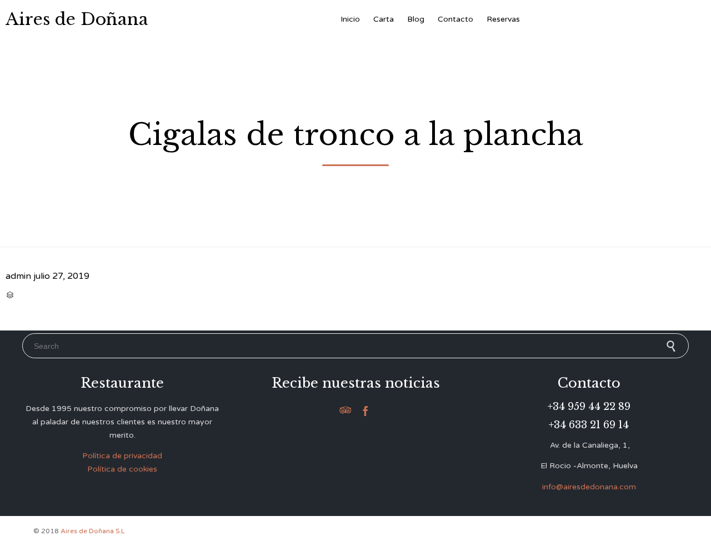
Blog (415, 19)
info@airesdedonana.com (589, 487)
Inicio (350, 19)
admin (18, 276)
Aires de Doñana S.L (93, 531)
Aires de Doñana (77, 19)
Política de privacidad (122, 455)
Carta (383, 19)
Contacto (455, 19)
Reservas (503, 19)
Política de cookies (122, 469)
